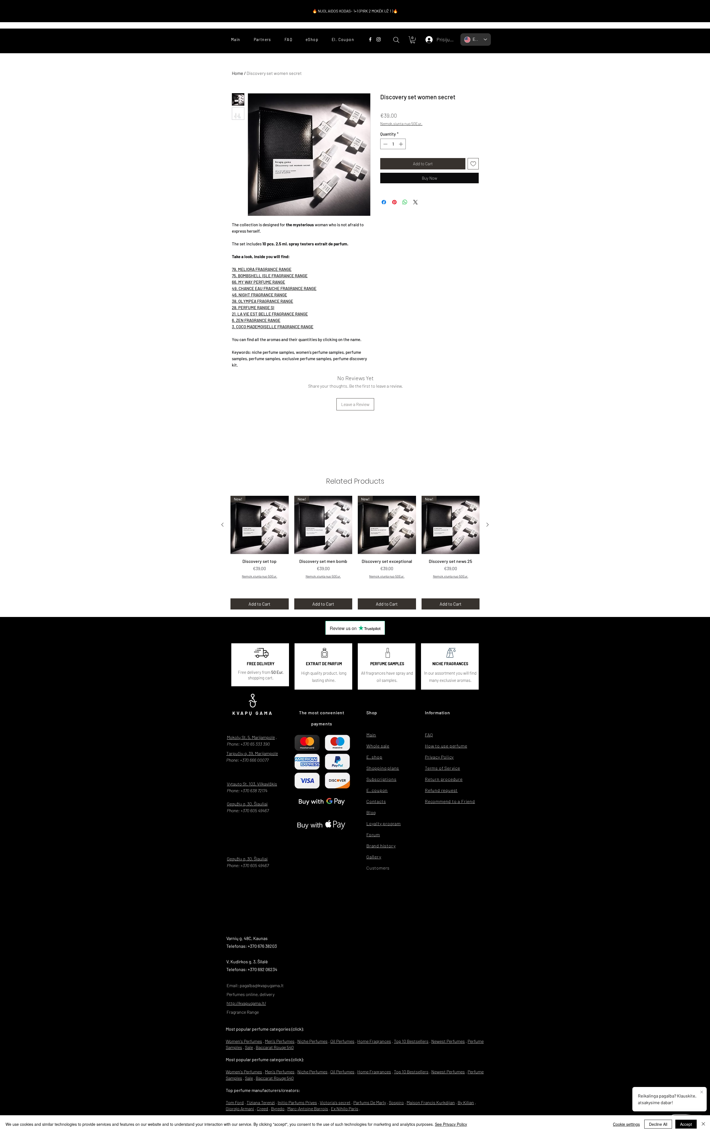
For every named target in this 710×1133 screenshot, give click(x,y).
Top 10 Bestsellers (411, 1041)
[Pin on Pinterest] (394, 202)
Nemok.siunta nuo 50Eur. (401, 123)
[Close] (703, 1124)
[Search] (396, 40)
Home (237, 73)
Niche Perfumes (312, 1041)
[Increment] (401, 144)
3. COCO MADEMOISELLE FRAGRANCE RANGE (272, 326)
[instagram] (378, 39)
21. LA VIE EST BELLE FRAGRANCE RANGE (270, 313)
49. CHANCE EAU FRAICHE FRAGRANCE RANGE (274, 288)
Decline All (658, 1124)
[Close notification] (701, 1092)
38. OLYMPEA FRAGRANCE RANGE (262, 301)
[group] (355, 553)
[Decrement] (385, 144)
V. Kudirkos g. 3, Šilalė (247, 961)
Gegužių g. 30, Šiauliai (247, 803)
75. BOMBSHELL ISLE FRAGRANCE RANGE (270, 275)
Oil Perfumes (342, 1041)
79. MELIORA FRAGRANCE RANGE (261, 269)
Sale (249, 1047)
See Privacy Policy (451, 1124)
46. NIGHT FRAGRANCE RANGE (259, 294)
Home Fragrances (374, 1041)
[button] (413, 39)
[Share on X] (415, 202)
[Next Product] (487, 524)
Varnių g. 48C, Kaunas (247, 938)
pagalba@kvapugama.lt (262, 985)
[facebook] (370, 39)
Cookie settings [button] (626, 1124)
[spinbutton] (393, 144)
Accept (686, 1124)
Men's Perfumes (280, 1041)
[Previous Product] (222, 524)
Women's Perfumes (244, 1041)
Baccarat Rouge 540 (275, 1047)
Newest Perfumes (448, 1041)
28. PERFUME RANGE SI (253, 307)
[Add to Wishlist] (473, 163)
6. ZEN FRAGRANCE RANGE (256, 320)
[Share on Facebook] (384, 202)
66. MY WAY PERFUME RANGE (258, 282)
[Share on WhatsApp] (405, 202)
